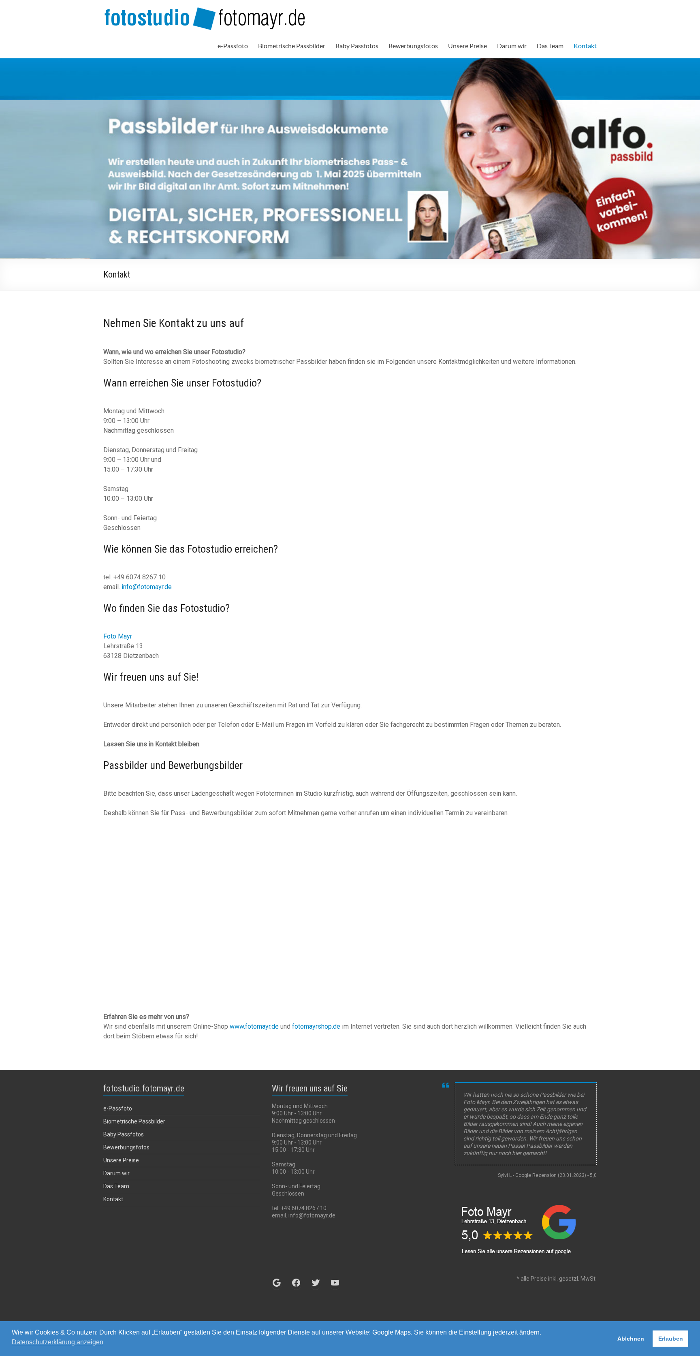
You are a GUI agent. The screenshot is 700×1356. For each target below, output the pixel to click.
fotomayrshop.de (317, 1026)
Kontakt (585, 45)
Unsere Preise (467, 45)
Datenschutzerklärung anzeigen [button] (57, 1342)
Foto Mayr (117, 636)
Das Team (550, 45)
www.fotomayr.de (253, 1026)
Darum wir (512, 45)
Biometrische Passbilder (291, 45)
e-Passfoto (233, 45)
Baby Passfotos (356, 45)
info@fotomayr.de (147, 587)
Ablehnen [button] (630, 1338)
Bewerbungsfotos (413, 45)
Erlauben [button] (670, 1338)
